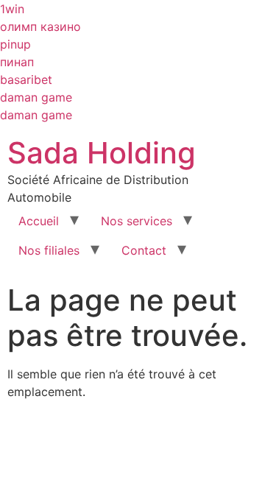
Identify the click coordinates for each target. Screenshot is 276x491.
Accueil (38, 220)
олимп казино (40, 26)
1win (12, 8)
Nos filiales (48, 250)
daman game (36, 97)
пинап (17, 61)
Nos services (136, 220)
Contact (143, 250)
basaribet (26, 79)
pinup (15, 44)
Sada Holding (101, 153)
